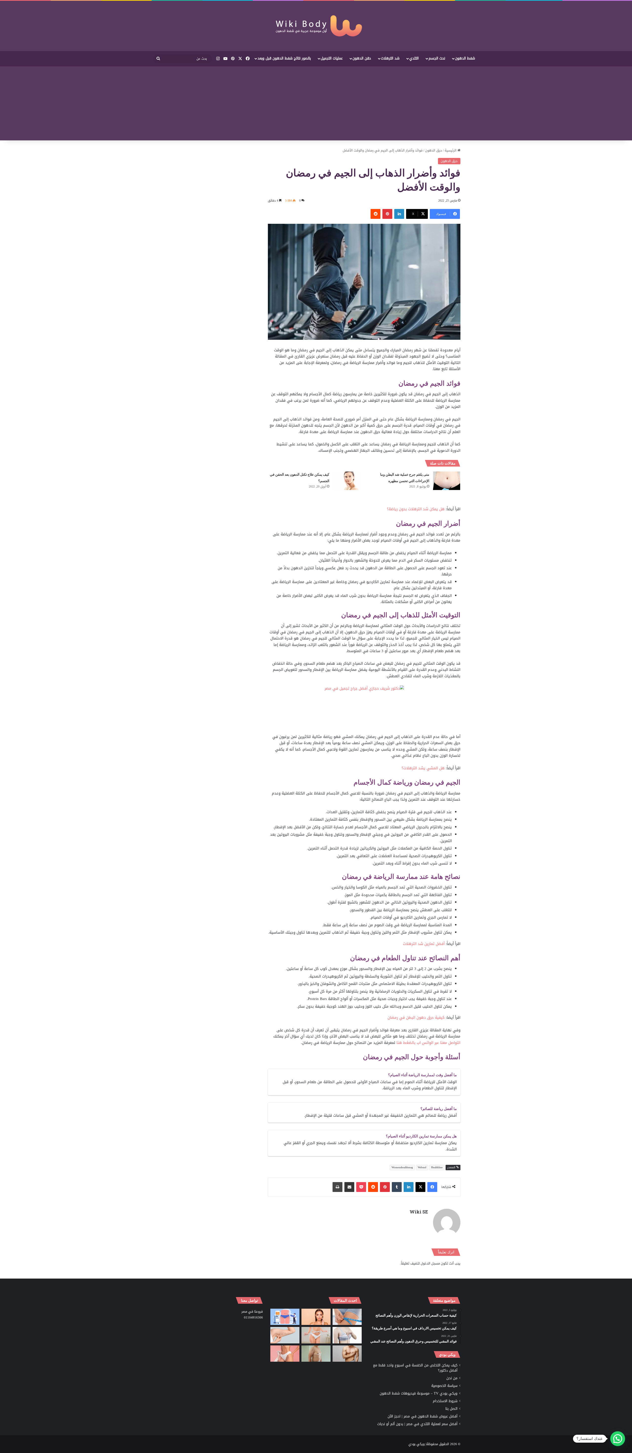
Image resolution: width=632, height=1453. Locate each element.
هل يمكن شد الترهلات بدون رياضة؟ (416, 509)
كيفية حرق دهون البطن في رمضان (417, 1017)
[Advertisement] (316, 103)
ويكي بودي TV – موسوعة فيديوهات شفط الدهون (418, 1393)
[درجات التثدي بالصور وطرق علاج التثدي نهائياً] (316, 1353)
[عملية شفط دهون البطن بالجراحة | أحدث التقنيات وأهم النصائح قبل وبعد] (284, 1317)
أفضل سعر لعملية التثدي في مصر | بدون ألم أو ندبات (417, 1424)
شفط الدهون (465, 58)
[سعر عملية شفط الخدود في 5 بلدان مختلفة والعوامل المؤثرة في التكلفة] (316, 1317)
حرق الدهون (433, 150)
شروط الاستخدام (445, 1401)
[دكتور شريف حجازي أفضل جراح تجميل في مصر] (364, 709)
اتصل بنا (451, 1409)
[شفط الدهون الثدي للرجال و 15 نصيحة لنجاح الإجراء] (347, 1353)
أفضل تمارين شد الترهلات (424, 943)
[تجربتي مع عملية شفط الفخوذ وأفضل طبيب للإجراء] (347, 1317)
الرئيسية (451, 150)
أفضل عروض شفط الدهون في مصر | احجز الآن (422, 1416)
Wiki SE (419, 1212)
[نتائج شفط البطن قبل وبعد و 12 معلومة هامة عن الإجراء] (316, 1335)
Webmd (422, 1167)
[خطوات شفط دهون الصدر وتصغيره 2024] (347, 1335)
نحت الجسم (437, 58)
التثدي (414, 58)
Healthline (437, 1167)
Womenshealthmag (402, 1167)
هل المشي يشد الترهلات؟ (424, 768)
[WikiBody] (316, 26)
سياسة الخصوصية (444, 1386)
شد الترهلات (390, 58)
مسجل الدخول (430, 1263)
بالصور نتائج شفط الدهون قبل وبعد (284, 58)
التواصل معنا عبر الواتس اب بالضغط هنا (428, 1042)
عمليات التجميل (332, 58)
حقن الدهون (362, 58)
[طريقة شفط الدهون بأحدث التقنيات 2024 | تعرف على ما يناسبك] (284, 1353)
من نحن (451, 1378)
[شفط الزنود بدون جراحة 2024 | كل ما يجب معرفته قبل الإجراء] (284, 1335)
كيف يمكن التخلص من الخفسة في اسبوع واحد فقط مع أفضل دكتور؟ (415, 1368)
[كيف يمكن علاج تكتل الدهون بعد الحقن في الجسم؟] (346, 481)
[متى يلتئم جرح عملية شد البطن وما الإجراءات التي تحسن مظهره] (446, 481)
